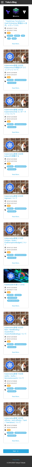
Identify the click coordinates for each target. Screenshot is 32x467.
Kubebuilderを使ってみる (14, 285)
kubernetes (10, 80)
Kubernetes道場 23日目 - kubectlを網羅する (14, 155)
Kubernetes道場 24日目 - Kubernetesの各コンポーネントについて (15, 112)
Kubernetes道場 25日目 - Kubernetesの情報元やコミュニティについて (15, 67)
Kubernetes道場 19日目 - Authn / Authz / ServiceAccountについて (14, 376)
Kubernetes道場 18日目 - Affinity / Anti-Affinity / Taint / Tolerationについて (15, 420)
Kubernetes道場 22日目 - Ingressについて (14, 197)
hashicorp (10, 35)
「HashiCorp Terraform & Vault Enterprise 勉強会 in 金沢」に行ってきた (15, 23)
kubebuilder (18, 295)
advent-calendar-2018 (20, 80)
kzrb (9, 38)
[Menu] (2, 2)
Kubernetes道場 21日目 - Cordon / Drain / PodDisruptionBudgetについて (15, 241)
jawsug (14, 38)
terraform (17, 35)
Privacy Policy (16, 459)
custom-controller (12, 297)
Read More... (16, 44)
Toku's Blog (11, 2)
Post (9, 33)
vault (23, 35)
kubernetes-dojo (12, 82)
